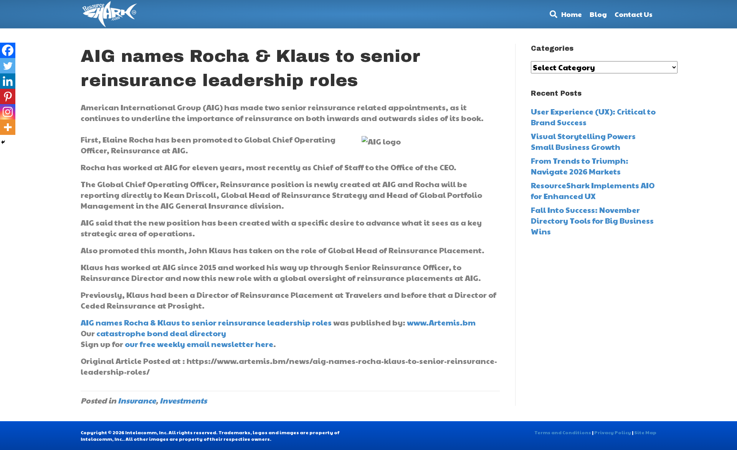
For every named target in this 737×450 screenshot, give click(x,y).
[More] (7, 127)
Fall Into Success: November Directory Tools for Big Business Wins (592, 220)
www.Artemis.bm (441, 322)
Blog (598, 14)
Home (571, 14)
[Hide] (3, 142)
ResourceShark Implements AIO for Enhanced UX (592, 190)
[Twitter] (7, 65)
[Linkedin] (7, 81)
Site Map (645, 432)
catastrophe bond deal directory (161, 333)
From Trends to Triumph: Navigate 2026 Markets (579, 166)
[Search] (551, 14)
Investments (183, 400)
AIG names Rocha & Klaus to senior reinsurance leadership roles (206, 322)
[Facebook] (7, 50)
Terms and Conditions (562, 432)
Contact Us (634, 14)
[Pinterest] (7, 96)
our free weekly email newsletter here (199, 344)
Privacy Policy (612, 432)
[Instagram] (7, 112)
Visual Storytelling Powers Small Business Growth (583, 141)
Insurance (137, 400)
